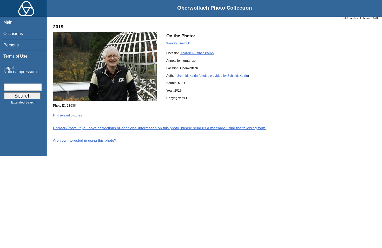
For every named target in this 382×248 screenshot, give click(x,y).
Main (7, 22)
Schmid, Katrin (187, 76)
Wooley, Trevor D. (178, 43)
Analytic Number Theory (197, 53)
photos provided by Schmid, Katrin (224, 76)
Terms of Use (15, 56)
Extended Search (23, 102)
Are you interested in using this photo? (84, 140)
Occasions (13, 33)
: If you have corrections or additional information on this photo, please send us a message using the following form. (159, 128)
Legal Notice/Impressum (20, 69)
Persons (11, 45)
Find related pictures (67, 115)
